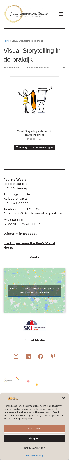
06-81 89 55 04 (29, 209)
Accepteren (34, 428)
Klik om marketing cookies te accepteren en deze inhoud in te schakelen (34, 290)
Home (7, 41)
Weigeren (34, 438)
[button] (63, 398)
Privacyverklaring (34, 456)
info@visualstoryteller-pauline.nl (39, 213)
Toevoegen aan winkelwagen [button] (34, 147)
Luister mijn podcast (20, 233)
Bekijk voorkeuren (34, 447)
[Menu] (61, 14)
